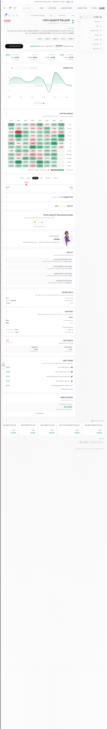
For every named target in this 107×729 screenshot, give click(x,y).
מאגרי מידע (52, 8)
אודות (41, 8)
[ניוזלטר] (10, 8)
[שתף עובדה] (8, 260)
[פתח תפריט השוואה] (81, 35)
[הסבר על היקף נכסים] (12, 55)
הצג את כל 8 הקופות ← (67, 389)
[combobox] (58, 46)
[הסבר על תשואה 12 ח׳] (66, 55)
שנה (41, 178)
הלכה (50, 15)
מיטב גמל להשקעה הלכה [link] (38, 15)
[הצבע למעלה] (43, 222)
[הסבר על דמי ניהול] (31, 55)
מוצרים (94, 8)
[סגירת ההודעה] (2, 2)
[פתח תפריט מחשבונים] (81, 44)
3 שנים (29, 178)
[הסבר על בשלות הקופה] (64, 300)
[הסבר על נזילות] (68, 323)
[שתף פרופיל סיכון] (7, 311)
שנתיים (35, 178)
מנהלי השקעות (82, 8)
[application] (39, 85)
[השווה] (9, 15)
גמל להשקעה (62, 15)
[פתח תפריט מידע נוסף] (81, 49)
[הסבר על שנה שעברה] (48, 55)
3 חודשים (55, 178)
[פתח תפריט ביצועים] (81, 21)
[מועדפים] (15, 8)
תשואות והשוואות (66, 8)
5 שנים (22, 178)
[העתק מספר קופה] (49, 23)
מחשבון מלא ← (39, 413)
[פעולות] (7, 68)
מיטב (92, 420)
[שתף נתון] (60, 54)
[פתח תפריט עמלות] (81, 39)
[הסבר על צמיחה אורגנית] (64, 298)
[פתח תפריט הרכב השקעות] (81, 30)
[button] (65, 23)
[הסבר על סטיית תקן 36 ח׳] (63, 320)
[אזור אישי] (5, 8)
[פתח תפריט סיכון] (81, 26)
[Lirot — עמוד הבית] (101, 8)
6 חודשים (47, 178)
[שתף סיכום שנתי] (7, 113)
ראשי (72, 15)
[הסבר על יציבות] (68, 303)
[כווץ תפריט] (81, 17)
